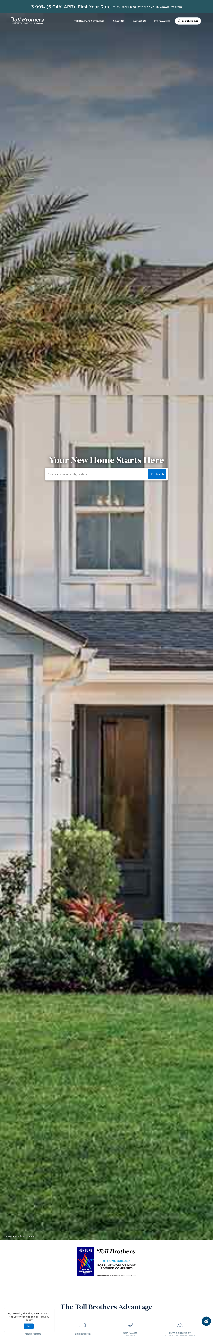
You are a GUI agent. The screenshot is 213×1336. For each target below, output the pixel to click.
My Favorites (162, 20)
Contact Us (139, 20)
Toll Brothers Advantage (89, 20)
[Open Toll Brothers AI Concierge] (206, 1321)
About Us (118, 20)
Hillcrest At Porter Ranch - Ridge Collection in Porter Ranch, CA (37, 1236)
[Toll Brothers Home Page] (27, 22)
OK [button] (28, 1326)
